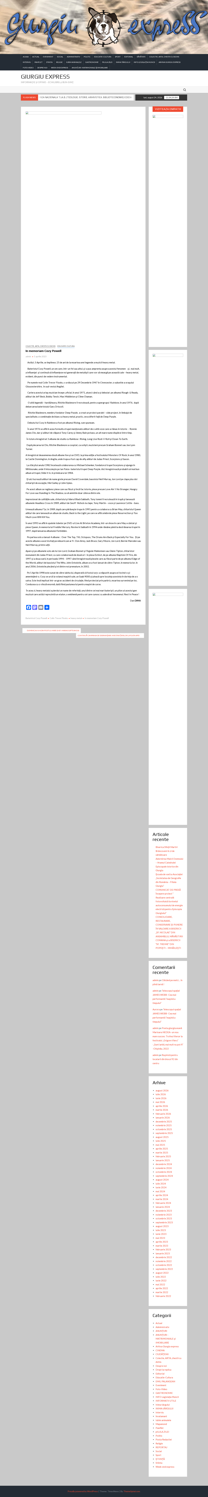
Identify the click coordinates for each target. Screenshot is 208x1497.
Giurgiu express (45, 76)
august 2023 (162, 1226)
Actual (35, 57)
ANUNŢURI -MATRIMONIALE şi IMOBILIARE (90, 67)
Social (60, 57)
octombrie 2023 (164, 1218)
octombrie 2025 (164, 1129)
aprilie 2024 (162, 1195)
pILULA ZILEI (107, 62)
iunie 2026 (161, 1098)
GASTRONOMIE (92, 62)
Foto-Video (28, 67)
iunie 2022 (161, 1280)
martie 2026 (162, 1109)
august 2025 (162, 1137)
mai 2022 (160, 1284)
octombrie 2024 (164, 1171)
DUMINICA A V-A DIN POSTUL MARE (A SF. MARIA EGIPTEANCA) (53, 630)
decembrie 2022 (164, 1257)
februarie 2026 (163, 1113)
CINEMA (160, 1350)
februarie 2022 (163, 1296)
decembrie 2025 (164, 1121)
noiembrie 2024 (164, 1168)
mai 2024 (160, 1191)
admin (28, 356)
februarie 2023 (163, 1249)
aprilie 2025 (162, 1148)
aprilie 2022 (162, 1288)
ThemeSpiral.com (131, 1491)
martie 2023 (162, 1245)
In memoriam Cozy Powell (97, 618)
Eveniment (48, 57)
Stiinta (49, 62)
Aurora (156, 1009)
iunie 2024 (161, 1187)
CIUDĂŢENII (162, 1354)
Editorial (128, 57)
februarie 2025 (163, 1156)
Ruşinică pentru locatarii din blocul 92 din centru (165, 1059)
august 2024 (162, 1179)
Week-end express (59, 67)
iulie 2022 (161, 1276)
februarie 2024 (163, 1203)
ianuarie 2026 (163, 1117)
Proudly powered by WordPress (83, 1491)
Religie (59, 62)
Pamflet (38, 62)
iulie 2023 (161, 1230)
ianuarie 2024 (163, 1206)
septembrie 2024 (164, 1175)
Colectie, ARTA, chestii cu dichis (164, 57)
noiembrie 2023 (164, 1214)
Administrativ (73, 57)
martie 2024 (162, 1199)
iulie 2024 (161, 1183)
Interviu (27, 62)
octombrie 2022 (164, 1265)
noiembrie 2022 (164, 1261)
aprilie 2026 (162, 1106)
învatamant (161, 1416)
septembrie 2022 (164, 1269)
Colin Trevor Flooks (59, 618)
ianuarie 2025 (163, 1160)
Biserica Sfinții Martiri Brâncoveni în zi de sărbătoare (167, 851)
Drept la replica (163, 1369)
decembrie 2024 (164, 1164)
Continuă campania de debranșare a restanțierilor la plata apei (108, 635)
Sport (118, 57)
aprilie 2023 (162, 1241)
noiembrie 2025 (164, 1125)
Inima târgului (163, 1404)
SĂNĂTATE (141, 57)
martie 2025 (162, 1152)
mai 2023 (160, 1238)
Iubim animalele (74, 62)
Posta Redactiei (164, 1439)
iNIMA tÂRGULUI (123, 62)
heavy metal (76, 618)
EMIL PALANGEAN (165, 1381)
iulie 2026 (161, 1094)
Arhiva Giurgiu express (169, 62)
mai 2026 (160, 1102)
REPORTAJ (161, 1447)
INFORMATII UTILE (166, 1400)
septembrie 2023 (164, 1222)
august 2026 (162, 1090)
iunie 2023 (161, 1234)
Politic (87, 57)
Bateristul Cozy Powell (36, 618)
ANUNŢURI (161, 1330)
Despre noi (42, 67)
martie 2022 (162, 1292)
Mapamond (161, 1424)
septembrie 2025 (164, 1133)
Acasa (26, 57)
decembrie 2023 (164, 1210)
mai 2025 (160, 1144)
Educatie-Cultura (102, 57)
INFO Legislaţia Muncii (144, 62)
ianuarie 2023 (163, 1253)
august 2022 (162, 1272)
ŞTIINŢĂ (160, 1459)
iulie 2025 (161, 1140)
